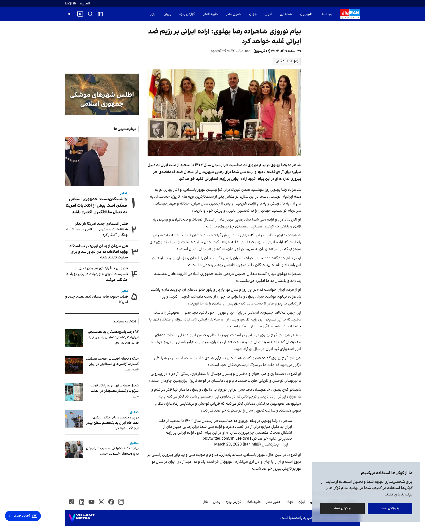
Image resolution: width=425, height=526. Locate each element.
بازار (153, 14)
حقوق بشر (233, 14)
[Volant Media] (82, 518)
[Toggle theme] (69, 14)
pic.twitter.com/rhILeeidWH (227, 439)
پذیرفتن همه (390, 508)
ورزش (167, 14)
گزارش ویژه (187, 14)
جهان (253, 14)
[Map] (100, 14)
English (70, 3)
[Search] (90, 14)
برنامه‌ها (326, 14)
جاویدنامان (210, 14)
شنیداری (286, 14)
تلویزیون (306, 14)
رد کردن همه (342, 508)
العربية (85, 3)
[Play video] (80, 14)
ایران (268, 14)
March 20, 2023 (228, 444)
